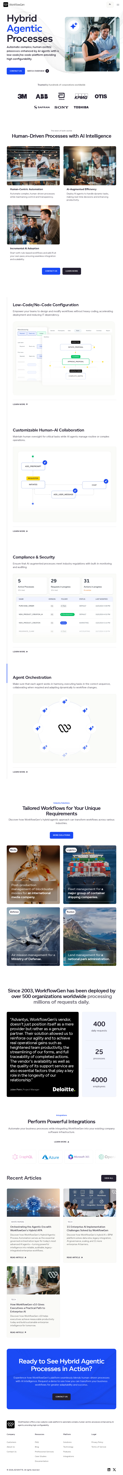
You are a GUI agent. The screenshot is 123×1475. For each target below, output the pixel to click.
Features (67, 1452)
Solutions (67, 1442)
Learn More (72, 271)
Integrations (68, 1456)
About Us (11, 1447)
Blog (37, 1447)
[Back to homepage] (14, 4)
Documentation (42, 1461)
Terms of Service (98, 1447)
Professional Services (44, 1452)
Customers (11, 1442)
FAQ (37, 1442)
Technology (68, 1447)
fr (110, 4)
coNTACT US (51, 271)
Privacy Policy (97, 1442)
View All (108, 1178)
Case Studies (40, 1456)
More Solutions (61, 835)
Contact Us (16, 71)
